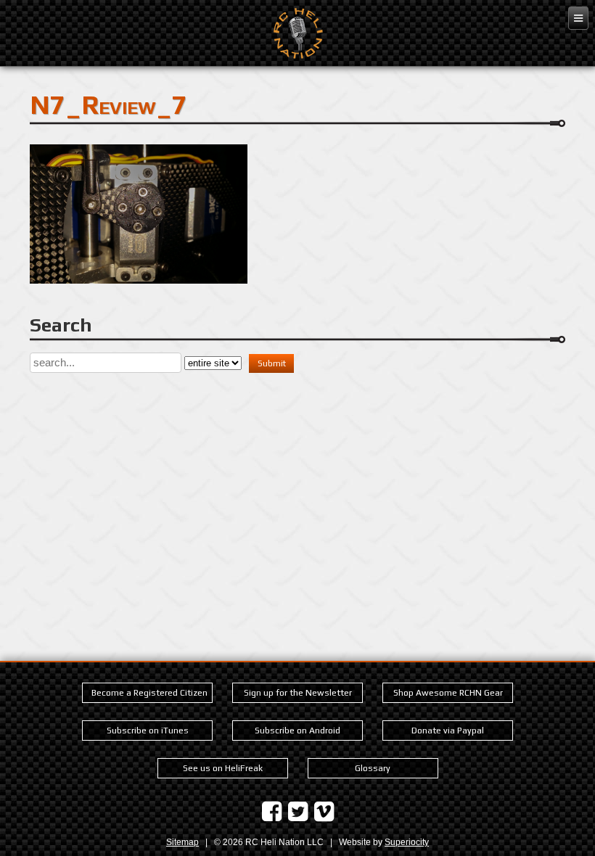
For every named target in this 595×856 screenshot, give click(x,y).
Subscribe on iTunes (148, 730)
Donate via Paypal (447, 730)
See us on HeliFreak (223, 768)
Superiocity (407, 842)
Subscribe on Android (297, 730)
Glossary (372, 768)
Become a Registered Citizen (149, 693)
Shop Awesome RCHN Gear (448, 693)
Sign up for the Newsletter (298, 693)
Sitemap (182, 842)
